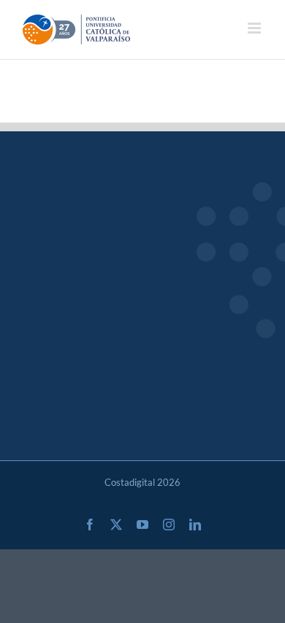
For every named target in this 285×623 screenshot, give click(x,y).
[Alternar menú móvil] (255, 28)
